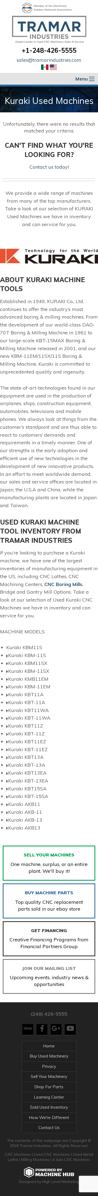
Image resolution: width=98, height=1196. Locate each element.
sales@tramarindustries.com (49, 60)
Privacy (49, 1066)
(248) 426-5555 (49, 1014)
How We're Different (49, 1117)
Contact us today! (49, 167)
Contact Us (49, 1127)
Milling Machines (35, 1159)
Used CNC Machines (52, 1154)
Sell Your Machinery (49, 1076)
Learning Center (49, 1097)
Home (49, 1046)
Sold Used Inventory (49, 1107)
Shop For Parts (48, 1086)
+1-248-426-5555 (49, 50)
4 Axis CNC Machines (71, 1159)
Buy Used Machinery (49, 1056)
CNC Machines (18, 1154)
